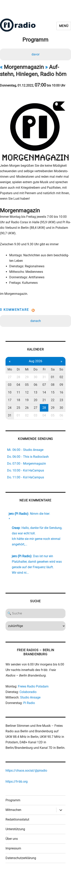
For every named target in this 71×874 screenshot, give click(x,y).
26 (27, 408)
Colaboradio (28, 692)
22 (52, 400)
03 (9, 385)
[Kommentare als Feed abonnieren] (35, 310)
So (61, 369)
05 (27, 385)
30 (35, 377)
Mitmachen (13, 810)
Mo (9, 369)
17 (9, 400)
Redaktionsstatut (17, 819)
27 (9, 377)
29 (27, 377)
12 (27, 392)
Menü (63, 26)
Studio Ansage (30, 697)
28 (18, 377)
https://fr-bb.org (17, 781)
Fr (44, 369)
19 (27, 400)
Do (35, 369)
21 (44, 400)
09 (61, 385)
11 (18, 392)
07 (44, 385)
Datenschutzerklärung (21, 858)
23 (61, 400)
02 (61, 377)
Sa (53, 369)
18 (18, 400)
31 (44, 377)
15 (52, 392)
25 (18, 408)
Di (18, 369)
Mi (27, 369)
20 (35, 400)
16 (61, 392)
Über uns (12, 839)
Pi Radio (29, 703)
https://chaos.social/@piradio (26, 770)
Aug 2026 (35, 361)
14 (44, 392)
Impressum (13, 848)
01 (52, 377)
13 (35, 392)
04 (18, 385)
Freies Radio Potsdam (33, 686)
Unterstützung (15, 829)
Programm (13, 800)
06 (35, 385)
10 (9, 392)
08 (52, 385)
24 (9, 408)
